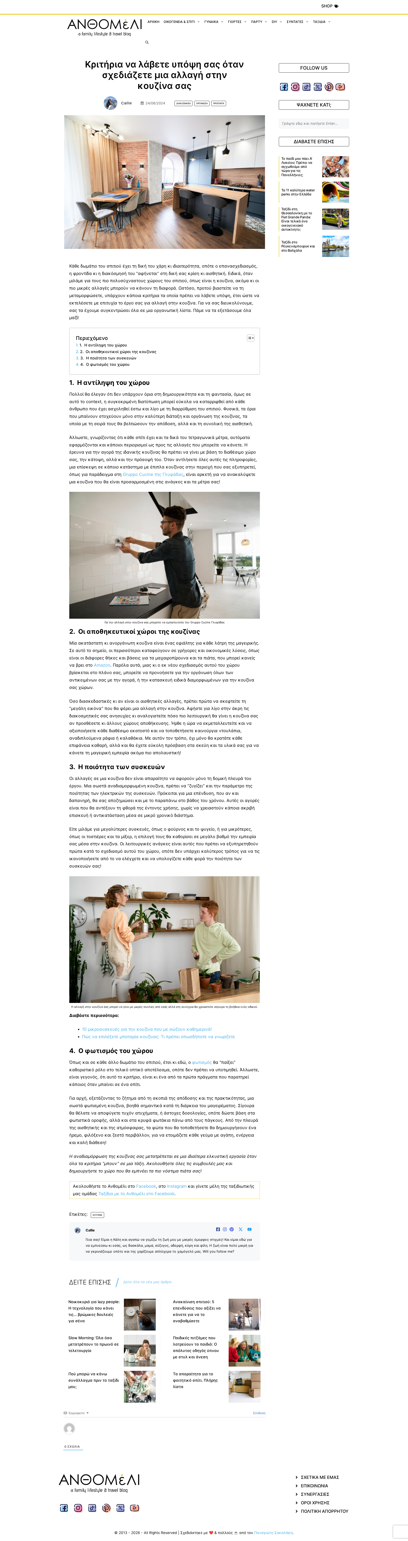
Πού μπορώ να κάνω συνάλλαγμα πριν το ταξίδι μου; (93, 1380)
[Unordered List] (112, 1440)
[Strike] (100, 1440)
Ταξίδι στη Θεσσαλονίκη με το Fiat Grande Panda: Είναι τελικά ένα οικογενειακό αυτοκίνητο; (296, 219)
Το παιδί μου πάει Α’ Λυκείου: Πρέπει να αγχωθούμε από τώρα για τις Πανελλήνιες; (296, 166)
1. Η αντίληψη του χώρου (103, 345)
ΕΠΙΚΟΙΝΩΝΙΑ (314, 1495)
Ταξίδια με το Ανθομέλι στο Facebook (136, 1193)
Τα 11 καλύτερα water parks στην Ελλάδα (298, 192)
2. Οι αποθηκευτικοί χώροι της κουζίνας (118, 351)
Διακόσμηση (183, 103)
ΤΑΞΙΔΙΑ (319, 22)
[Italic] (89, 1440)
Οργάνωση (202, 103)
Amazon (102, 665)
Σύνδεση (258, 1413)
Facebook (146, 1186)
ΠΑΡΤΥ (256, 22)
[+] (141, 1440)
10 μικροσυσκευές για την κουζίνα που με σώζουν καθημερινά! (147, 1029)
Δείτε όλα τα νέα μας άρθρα (147, 1282)
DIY (274, 22)
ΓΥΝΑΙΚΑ (211, 22)
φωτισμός (202, 1062)
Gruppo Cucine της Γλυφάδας (153, 474)
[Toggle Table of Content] (248, 338)
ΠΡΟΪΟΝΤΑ (218, 103)
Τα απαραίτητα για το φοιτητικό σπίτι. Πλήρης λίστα (195, 1380)
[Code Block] (124, 1440)
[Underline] (95, 1440)
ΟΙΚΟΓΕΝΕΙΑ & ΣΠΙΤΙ (179, 22)
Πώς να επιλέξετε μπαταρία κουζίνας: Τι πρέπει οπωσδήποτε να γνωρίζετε (158, 1036)
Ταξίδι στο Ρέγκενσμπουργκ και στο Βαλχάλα (298, 246)
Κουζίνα (97, 1215)
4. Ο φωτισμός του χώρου (105, 364)
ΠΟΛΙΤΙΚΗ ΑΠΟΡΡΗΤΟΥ (324, 1521)
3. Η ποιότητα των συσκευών (108, 358)
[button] (147, 42)
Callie (126, 103)
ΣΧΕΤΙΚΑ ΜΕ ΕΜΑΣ (320, 1487)
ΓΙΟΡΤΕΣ (235, 22)
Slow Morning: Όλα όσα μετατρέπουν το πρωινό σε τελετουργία (93, 1344)
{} (135, 1440)
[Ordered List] (106, 1440)
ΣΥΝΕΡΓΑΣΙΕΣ (315, 1504)
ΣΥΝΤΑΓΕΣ (295, 22)
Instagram (177, 1186)
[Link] (130, 1440)
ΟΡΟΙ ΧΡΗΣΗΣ (315, 1512)
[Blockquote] (118, 1440)
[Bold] (83, 1440)
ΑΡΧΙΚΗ (153, 22)
